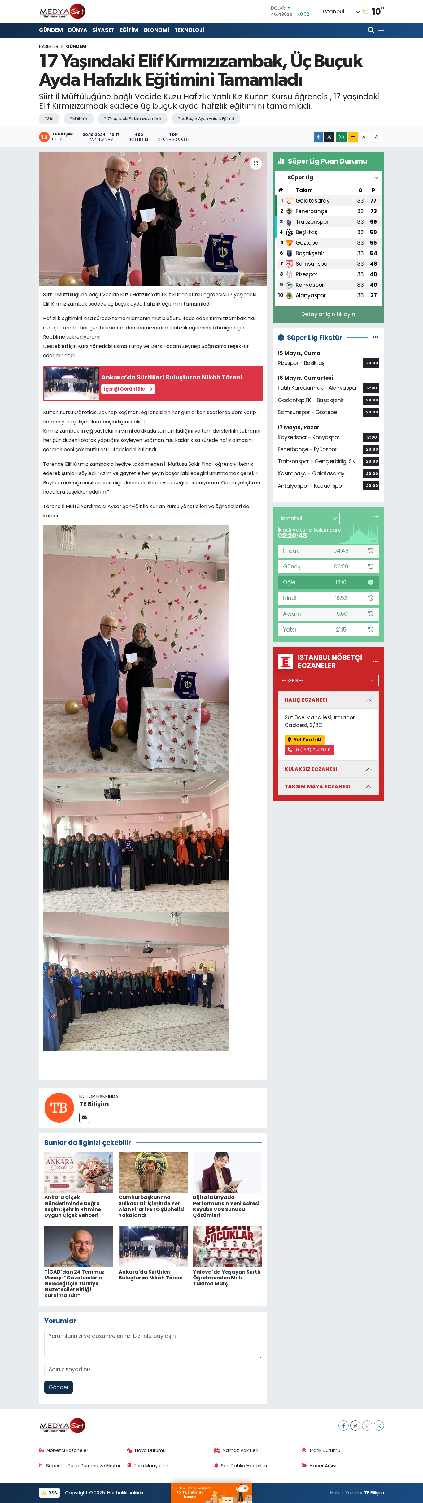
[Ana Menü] (380, 30)
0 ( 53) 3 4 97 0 (313, 750)
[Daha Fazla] (353, 137)
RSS (52, 1492)
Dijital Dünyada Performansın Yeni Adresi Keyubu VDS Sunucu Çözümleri (226, 1206)
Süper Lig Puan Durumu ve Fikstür (83, 1465)
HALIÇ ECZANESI (306, 700)
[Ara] (372, 30)
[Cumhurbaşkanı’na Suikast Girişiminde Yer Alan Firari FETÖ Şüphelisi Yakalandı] (153, 1172)
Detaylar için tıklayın (328, 314)
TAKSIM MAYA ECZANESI (317, 786)
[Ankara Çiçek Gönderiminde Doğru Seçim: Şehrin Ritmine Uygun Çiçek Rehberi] (78, 1172)
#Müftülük (78, 119)
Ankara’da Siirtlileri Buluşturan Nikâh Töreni (151, 1274)
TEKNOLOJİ (189, 30)
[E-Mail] (84, 1118)
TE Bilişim (94, 1103)
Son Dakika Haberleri (244, 1465)
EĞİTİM (129, 30)
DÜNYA (77, 30)
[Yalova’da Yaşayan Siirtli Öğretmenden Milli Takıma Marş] (227, 1246)
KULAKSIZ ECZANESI (311, 769)
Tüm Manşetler (151, 1465)
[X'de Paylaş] (329, 137)
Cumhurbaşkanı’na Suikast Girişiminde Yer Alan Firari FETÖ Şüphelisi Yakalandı (152, 1206)
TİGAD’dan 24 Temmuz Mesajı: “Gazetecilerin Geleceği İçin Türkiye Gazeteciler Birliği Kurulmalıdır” (74, 1283)
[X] (355, 1425)
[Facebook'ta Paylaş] (318, 137)
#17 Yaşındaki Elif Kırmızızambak (132, 119)
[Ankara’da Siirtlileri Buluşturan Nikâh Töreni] (153, 1246)
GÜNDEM (51, 30)
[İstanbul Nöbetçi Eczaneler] (376, 661)
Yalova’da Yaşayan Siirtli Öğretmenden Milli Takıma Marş (226, 1277)
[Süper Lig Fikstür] (376, 337)
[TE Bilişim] (59, 1107)
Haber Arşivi (323, 1465)
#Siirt (49, 119)
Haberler (48, 46)
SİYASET (104, 30)
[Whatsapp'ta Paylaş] (341, 137)
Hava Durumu (150, 1450)
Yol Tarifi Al (307, 739)
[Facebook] (343, 1425)
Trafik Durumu (324, 1450)
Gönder (59, 1387)
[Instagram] (367, 1425)
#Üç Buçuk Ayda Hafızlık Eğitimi (205, 119)
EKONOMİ (156, 30)
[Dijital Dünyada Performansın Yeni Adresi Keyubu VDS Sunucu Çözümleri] (227, 1172)
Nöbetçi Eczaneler (67, 1450)
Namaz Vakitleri (240, 1450)
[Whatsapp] (379, 1425)
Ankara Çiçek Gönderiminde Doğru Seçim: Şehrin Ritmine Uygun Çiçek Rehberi (72, 1206)
